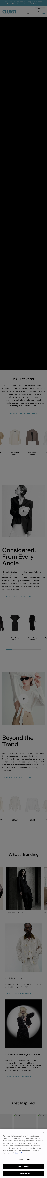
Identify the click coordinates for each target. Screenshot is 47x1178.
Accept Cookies (23, 1173)
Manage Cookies (23, 1159)
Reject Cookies (23, 1166)
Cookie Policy (20, 1153)
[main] (23, 1153)
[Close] (44, 1132)
